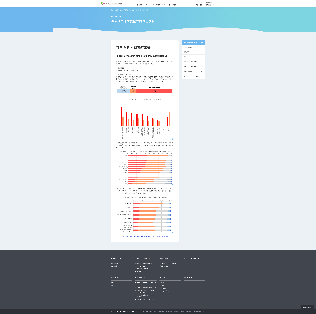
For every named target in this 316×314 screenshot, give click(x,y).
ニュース (199, 2)
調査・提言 (199, 5)
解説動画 (186, 52)
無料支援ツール (210, 5)
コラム (186, 57)
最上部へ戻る (306, 307)
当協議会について (142, 5)
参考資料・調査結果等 (191, 62)
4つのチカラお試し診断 (191, 76)
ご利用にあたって (189, 47)
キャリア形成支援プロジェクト (127, 10)
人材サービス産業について (158, 5)
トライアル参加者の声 (191, 67)
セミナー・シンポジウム (187, 5)
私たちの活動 (172, 5)
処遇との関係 (188, 71)
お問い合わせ (209, 2)
